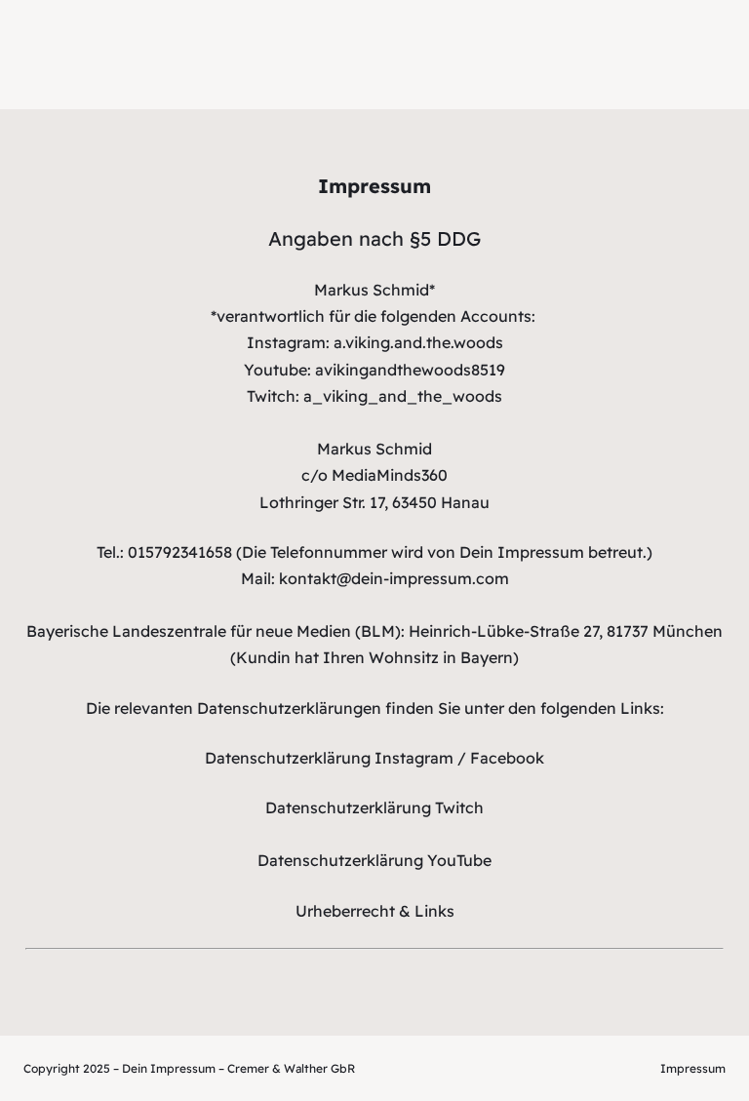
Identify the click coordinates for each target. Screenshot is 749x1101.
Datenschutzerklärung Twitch (374, 807)
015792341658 (180, 552)
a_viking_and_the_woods (402, 396)
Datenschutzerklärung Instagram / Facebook (374, 757)
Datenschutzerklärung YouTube (374, 860)
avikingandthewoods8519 (410, 369)
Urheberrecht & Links (375, 911)
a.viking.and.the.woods (418, 342)
